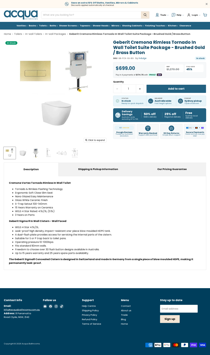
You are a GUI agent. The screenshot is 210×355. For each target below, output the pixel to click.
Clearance (185, 25)
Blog (123, 319)
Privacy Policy (89, 314)
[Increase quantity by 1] (140, 89)
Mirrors (115, 25)
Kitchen (172, 25)
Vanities (21, 25)
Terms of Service (91, 323)
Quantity (118, 82)
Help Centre (89, 306)
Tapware (85, 25)
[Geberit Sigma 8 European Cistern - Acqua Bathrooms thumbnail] (36, 153)
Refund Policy (89, 319)
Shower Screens (68, 25)
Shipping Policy (90, 310)
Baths (53, 25)
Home (7, 34)
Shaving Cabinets (132, 25)
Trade (124, 314)
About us (126, 310)
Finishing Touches (155, 25)
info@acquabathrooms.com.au (22, 309)
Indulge (143, 58)
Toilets (43, 25)
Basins (33, 25)
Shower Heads (101, 25)
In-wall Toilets (33, 34)
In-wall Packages (55, 34)
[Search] (145, 14)
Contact (126, 306)
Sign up (169, 319)
